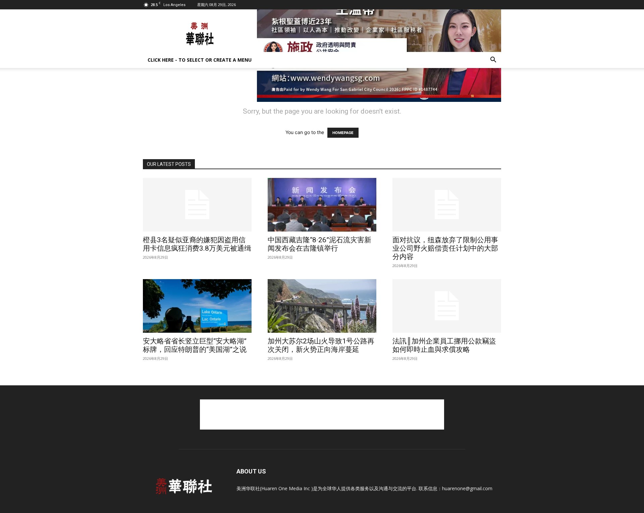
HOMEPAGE (343, 132)
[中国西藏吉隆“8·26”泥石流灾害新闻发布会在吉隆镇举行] (322, 205)
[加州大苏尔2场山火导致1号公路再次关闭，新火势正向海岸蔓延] (322, 306)
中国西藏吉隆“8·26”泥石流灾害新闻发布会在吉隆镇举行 (319, 244)
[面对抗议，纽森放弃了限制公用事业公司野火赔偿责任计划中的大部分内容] (446, 205)
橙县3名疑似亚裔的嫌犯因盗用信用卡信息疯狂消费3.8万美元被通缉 (197, 244)
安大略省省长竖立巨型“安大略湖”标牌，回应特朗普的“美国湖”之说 (195, 345)
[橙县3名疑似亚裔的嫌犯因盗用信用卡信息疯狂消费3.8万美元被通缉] (197, 205)
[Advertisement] (322, 414)
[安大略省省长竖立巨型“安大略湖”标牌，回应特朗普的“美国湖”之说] (197, 306)
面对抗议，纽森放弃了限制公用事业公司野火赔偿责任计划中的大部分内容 (445, 248)
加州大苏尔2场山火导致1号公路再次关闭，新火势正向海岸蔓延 (321, 345)
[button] (493, 60)
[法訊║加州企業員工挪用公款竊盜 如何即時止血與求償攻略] (446, 306)
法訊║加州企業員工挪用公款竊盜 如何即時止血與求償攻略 (444, 345)
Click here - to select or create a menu (200, 60)
